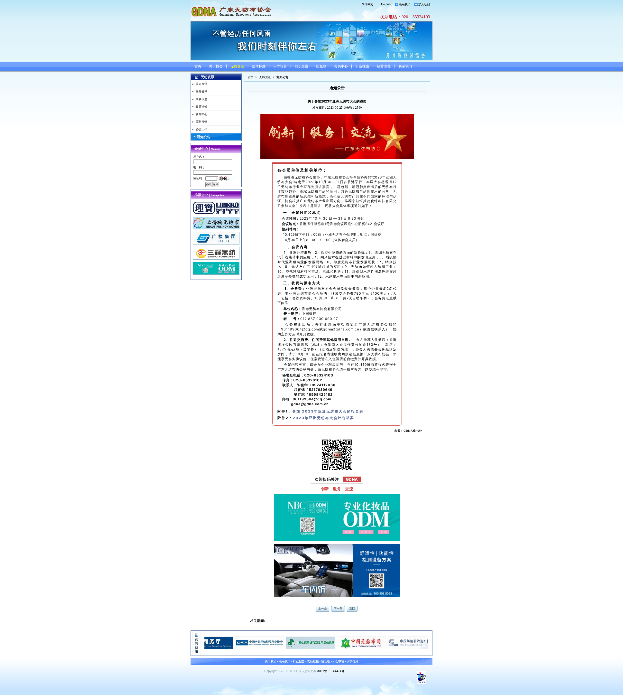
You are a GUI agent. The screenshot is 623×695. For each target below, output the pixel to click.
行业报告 (299, 661)
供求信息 (352, 661)
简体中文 (367, 4)
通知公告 (282, 77)
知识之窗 (301, 66)
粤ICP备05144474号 (330, 671)
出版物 (321, 66)
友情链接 (313, 661)
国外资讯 (201, 91)
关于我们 (270, 661)
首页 (197, 66)
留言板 (325, 661)
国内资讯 (201, 84)
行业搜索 (362, 66)
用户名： (199, 157)
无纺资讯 (237, 66)
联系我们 (405, 4)
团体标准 (259, 66)
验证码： (199, 178)
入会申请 (338, 661)
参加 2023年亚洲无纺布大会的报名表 (328, 411)
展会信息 (201, 99)
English (386, 4)
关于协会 (216, 66)
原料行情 (201, 121)
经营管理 (384, 66)
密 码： (199, 167)
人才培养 (280, 66)
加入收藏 (424, 4)
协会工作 (201, 129)
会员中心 (341, 66)
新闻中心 (201, 114)
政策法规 (201, 106)
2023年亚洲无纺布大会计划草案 (323, 418)
